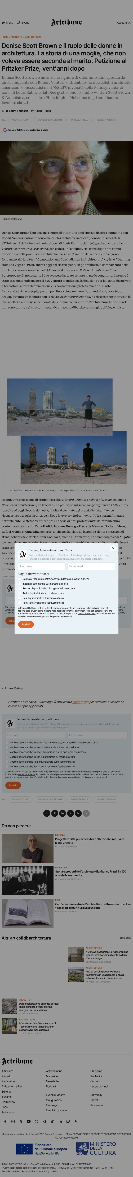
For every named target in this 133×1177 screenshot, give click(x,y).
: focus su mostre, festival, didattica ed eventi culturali (56, 578)
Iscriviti (26, 624)
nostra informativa (65, 610)
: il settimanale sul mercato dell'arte (45, 583)
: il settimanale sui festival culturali (43, 602)
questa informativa (86, 613)
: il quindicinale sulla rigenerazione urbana (49, 588)
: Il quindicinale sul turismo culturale (44, 598)
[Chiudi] (113, 548)
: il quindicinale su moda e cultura (43, 593)
